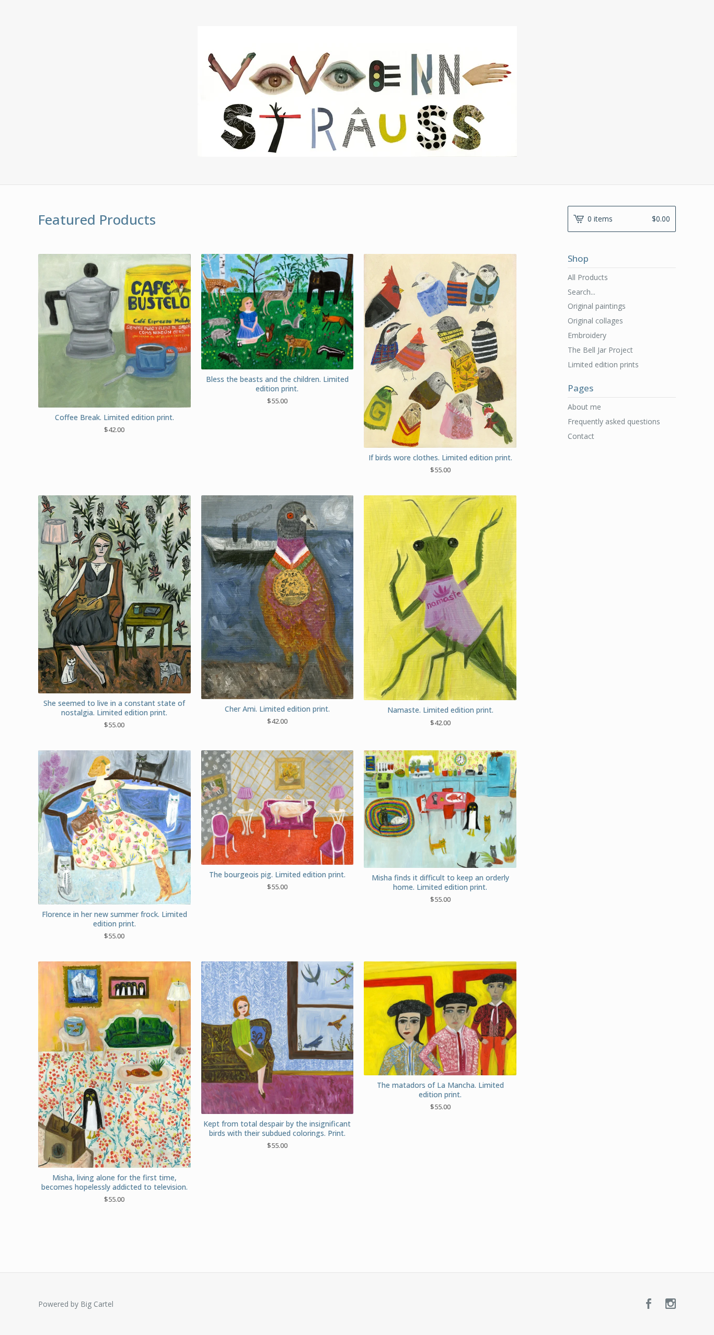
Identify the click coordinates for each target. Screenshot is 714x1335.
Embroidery (587, 335)
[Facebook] (648, 1304)
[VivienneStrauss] (357, 91)
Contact (581, 436)
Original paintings (597, 306)
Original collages (595, 321)
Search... (581, 292)
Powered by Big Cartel (75, 1304)
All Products (588, 277)
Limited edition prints (603, 364)
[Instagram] (670, 1304)
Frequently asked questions (614, 421)
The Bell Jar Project (600, 350)
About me (584, 407)
